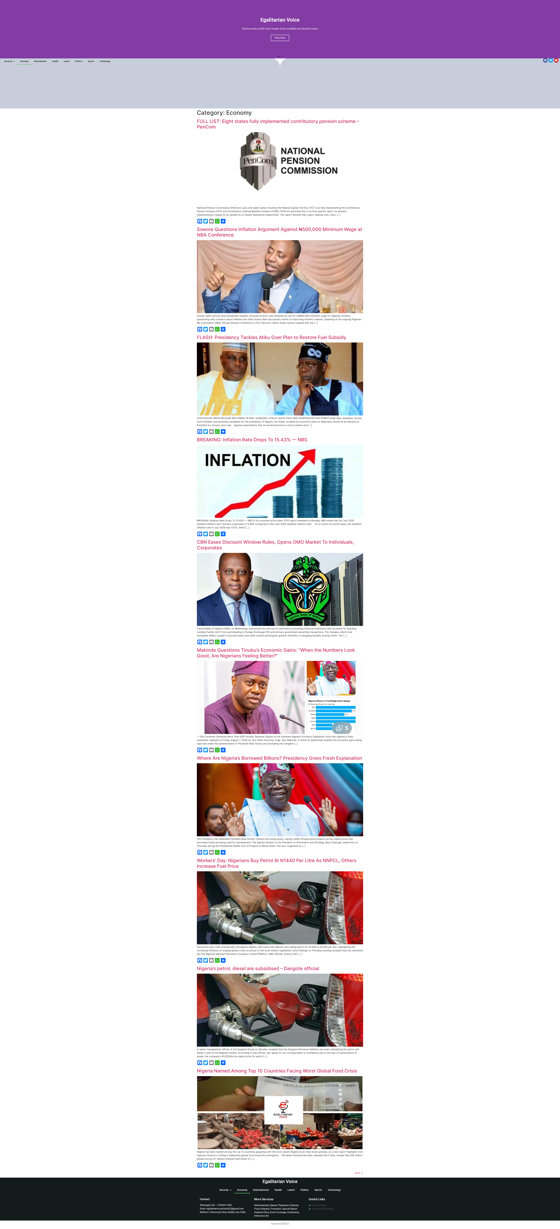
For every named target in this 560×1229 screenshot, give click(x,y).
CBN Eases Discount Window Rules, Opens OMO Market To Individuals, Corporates (275, 544)
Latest (66, 61)
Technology (105, 61)
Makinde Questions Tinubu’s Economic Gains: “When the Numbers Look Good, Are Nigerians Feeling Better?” (276, 652)
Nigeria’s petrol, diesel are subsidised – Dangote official (258, 968)
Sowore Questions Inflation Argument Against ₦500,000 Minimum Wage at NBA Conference (279, 232)
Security (8, 61)
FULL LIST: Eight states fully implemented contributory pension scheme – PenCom (278, 124)
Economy (24, 61)
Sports (91, 61)
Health (55, 61)
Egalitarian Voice (280, 1181)
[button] (278, 56)
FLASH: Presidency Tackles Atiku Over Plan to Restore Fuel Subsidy (271, 337)
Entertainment (40, 61)
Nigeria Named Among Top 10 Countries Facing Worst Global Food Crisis (277, 1071)
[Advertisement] (280, 88)
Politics (78, 61)
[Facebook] (545, 60)
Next (359, 1172)
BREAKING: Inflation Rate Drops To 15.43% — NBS (252, 440)
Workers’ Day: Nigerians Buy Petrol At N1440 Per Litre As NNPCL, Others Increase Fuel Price (276, 863)
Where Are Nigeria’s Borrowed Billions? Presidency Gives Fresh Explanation (279, 758)
